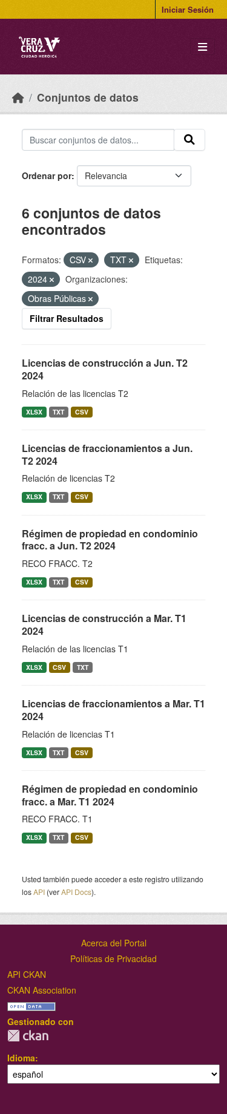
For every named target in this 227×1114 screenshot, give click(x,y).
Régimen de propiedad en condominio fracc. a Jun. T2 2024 (110, 539)
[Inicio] (18, 97)
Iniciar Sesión (188, 9)
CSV (81, 411)
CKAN (27, 1035)
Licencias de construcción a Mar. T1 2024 (104, 624)
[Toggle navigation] (202, 47)
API (39, 891)
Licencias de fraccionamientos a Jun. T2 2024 (107, 454)
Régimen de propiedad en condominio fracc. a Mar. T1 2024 (110, 795)
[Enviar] (189, 140)
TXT (58, 411)
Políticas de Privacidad (113, 958)
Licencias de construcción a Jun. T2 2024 (105, 369)
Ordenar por (46, 175)
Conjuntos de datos (88, 97)
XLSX (34, 411)
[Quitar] (90, 260)
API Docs (76, 891)
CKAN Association (41, 990)
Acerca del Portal (113, 943)
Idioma (21, 1058)
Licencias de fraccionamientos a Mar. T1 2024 (113, 709)
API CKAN (26, 974)
